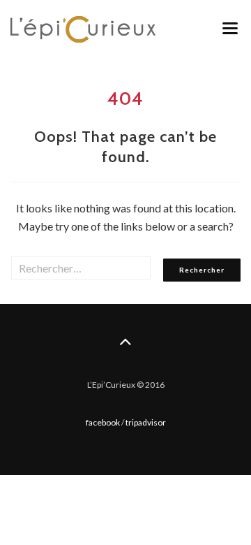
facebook (103, 422)
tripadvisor (146, 422)
